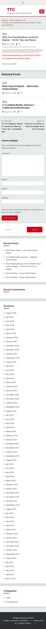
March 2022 (11, 529)
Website (5, 198)
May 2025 (10, 374)
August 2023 (11, 460)
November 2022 (12, 497)
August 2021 (11, 558)
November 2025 (12, 350)
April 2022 (10, 525)
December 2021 (12, 542)
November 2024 (12, 399)
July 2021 (10, 562)
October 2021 (11, 550)
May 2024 (10, 423)
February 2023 (12, 484)
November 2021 (12, 546)
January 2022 (11, 538)
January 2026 (11, 341)
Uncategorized (12, 602)
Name (5, 179)
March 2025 (11, 382)
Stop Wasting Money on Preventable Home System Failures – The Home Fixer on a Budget (23, 266)
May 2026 (10, 325)
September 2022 (13, 505)
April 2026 (10, 329)
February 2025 (12, 386)
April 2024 (10, 427)
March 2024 (11, 431)
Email (4, 188)
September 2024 (13, 407)
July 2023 (10, 464)
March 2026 (11, 333)
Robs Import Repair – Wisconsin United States (20, 88)
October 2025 (11, 354)
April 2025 (10, 378)
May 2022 (10, 521)
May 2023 (10, 472)
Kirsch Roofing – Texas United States (21, 273)
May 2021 (10, 570)
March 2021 (11, 578)
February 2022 (12, 533)
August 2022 (11, 509)
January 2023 (11, 488)
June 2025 (10, 370)
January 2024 (11, 440)
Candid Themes (24, 623)
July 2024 (10, 415)
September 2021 (13, 554)
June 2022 (10, 517)
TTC (11, 9)
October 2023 (11, 452)
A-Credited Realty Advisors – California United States (19, 106)
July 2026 (10, 317)
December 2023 (12, 444)
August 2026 (11, 313)
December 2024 (12, 395)
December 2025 (12, 345)
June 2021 (10, 566)
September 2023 (13, 456)
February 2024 (12, 435)
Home (4, 33)
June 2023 (10, 468)
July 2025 (10, 366)
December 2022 (12, 493)
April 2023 (10, 476)
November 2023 (12, 448)
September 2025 (13, 358)
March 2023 (11, 480)
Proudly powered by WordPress (16, 620)
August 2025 (11, 362)
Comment (6, 153)
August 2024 (11, 411)
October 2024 (11, 403)
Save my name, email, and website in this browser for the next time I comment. (23, 210)
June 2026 (10, 321)
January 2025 (11, 390)
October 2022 (11, 501)
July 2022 (10, 513)
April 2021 (10, 574)
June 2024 (10, 419)
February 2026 (12, 337)
